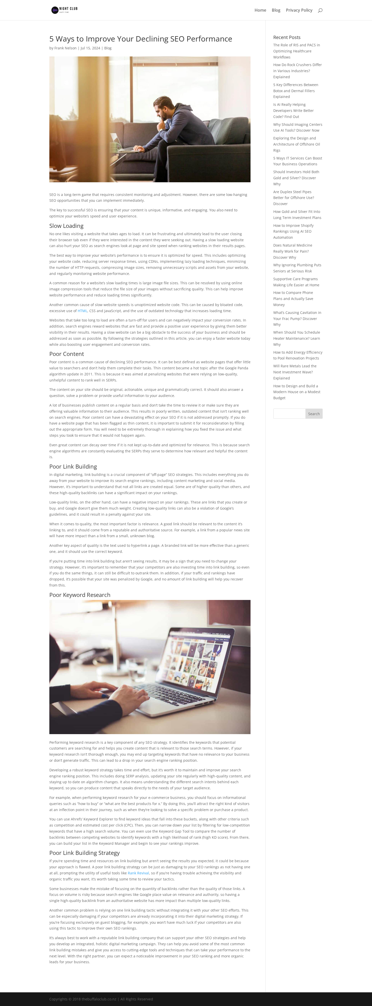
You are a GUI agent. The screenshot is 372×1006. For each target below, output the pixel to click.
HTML (82, 310)
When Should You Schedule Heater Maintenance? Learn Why (296, 338)
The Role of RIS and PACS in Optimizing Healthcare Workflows (296, 51)
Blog (276, 10)
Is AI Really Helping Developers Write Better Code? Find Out (293, 110)
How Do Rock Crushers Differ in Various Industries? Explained (297, 70)
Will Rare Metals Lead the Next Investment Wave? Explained (295, 372)
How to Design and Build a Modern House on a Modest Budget (296, 392)
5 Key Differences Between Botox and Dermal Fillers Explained (295, 90)
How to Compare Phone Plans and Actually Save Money (293, 298)
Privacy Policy (299, 10)
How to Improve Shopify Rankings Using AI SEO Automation (293, 231)
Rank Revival (138, 873)
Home (260, 10)
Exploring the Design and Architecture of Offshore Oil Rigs (296, 144)
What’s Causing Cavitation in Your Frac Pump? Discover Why (297, 318)
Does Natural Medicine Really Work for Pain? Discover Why (292, 251)
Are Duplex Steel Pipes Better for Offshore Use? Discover (293, 197)
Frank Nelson (65, 48)
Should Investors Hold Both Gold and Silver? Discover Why (296, 177)
